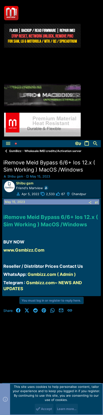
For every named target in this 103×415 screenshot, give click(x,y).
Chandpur (79, 194)
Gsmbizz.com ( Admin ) (52, 274)
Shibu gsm (15, 176)
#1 (96, 202)
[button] (8, 144)
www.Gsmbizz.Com (23, 250)
